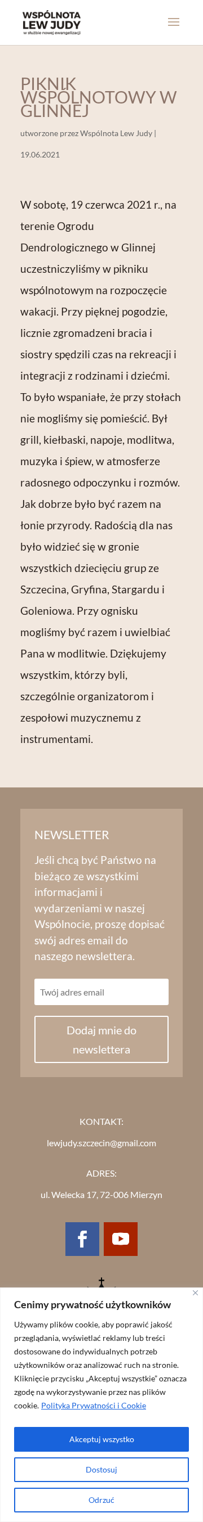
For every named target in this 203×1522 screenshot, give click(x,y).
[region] (101, 1404)
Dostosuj (101, 1469)
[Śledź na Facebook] (82, 1239)
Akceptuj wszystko (101, 1439)
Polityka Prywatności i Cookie (93, 1405)
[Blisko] (195, 1292)
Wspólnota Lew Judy (116, 133)
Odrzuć (101, 1500)
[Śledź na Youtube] (121, 1239)
